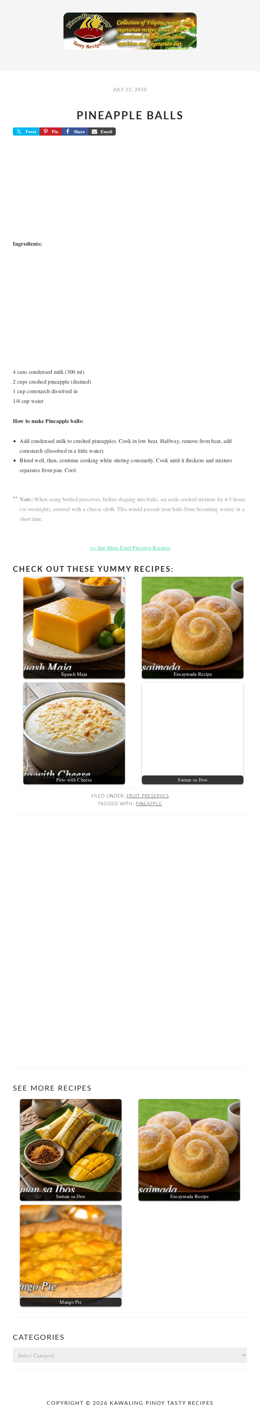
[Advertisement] (130, 189)
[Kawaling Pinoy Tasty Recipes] (130, 51)
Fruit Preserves (148, 796)
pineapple (149, 804)
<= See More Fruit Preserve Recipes (130, 547)
